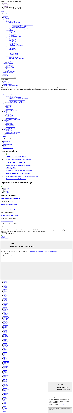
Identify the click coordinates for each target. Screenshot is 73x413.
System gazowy (9, 30)
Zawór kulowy (12, 39)
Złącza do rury (12, 49)
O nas (4, 17)
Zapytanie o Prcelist (5, 232)
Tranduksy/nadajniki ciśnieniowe (16, 58)
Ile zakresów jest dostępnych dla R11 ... (10, 215)
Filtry (7, 62)
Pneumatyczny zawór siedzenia (16, 45)
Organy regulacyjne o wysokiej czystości (18, 29)
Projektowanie (9, 66)
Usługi (7, 70)
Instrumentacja (9, 47)
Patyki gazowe (12, 34)
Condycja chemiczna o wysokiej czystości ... (19, 173)
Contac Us (5, 6)
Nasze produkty (7, 20)
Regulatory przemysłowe (14, 22)
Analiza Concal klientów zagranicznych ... (11, 198)
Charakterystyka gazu (11, 71)
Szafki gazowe (12, 35)
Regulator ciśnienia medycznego (10, 85)
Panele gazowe (12, 32)
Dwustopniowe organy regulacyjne (20, 26)
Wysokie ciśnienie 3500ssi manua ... (16, 162)
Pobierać (5, 74)
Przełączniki (12, 31)
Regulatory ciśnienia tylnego (18, 27)
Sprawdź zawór (12, 41)
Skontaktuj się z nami (8, 72)
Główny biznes (9, 65)
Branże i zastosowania (8, 63)
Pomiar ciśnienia (10, 56)
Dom (4, 81)
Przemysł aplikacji (10, 67)
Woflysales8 (3, 237)
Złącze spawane (12, 50)
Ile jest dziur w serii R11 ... (7, 221)
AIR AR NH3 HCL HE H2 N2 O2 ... (17, 157)
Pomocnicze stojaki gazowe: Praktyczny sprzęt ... (12, 209)
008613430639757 (5, 239)
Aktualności (6, 75)
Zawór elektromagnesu (14, 44)
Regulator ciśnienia (10, 21)
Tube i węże (9, 61)
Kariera (5, 3)
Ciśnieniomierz (9, 130)
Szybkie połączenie (13, 54)
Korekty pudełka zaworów (15, 36)
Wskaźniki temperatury (14, 59)
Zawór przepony (13, 43)
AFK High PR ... (11, 168)
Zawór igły (11, 40)
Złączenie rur (9, 123)
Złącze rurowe (12, 48)
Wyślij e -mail (4, 236)
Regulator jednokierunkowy (15, 97)
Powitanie (5, 16)
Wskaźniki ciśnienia (13, 57)
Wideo (7, 18)
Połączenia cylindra (13, 53)
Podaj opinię (6, 5)
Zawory (8, 38)
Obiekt (7, 68)
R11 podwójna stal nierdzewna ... (16, 179)
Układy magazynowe (14, 52)
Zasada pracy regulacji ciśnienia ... (9, 204)
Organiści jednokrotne (17, 23)
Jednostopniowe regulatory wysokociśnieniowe (22, 25)
